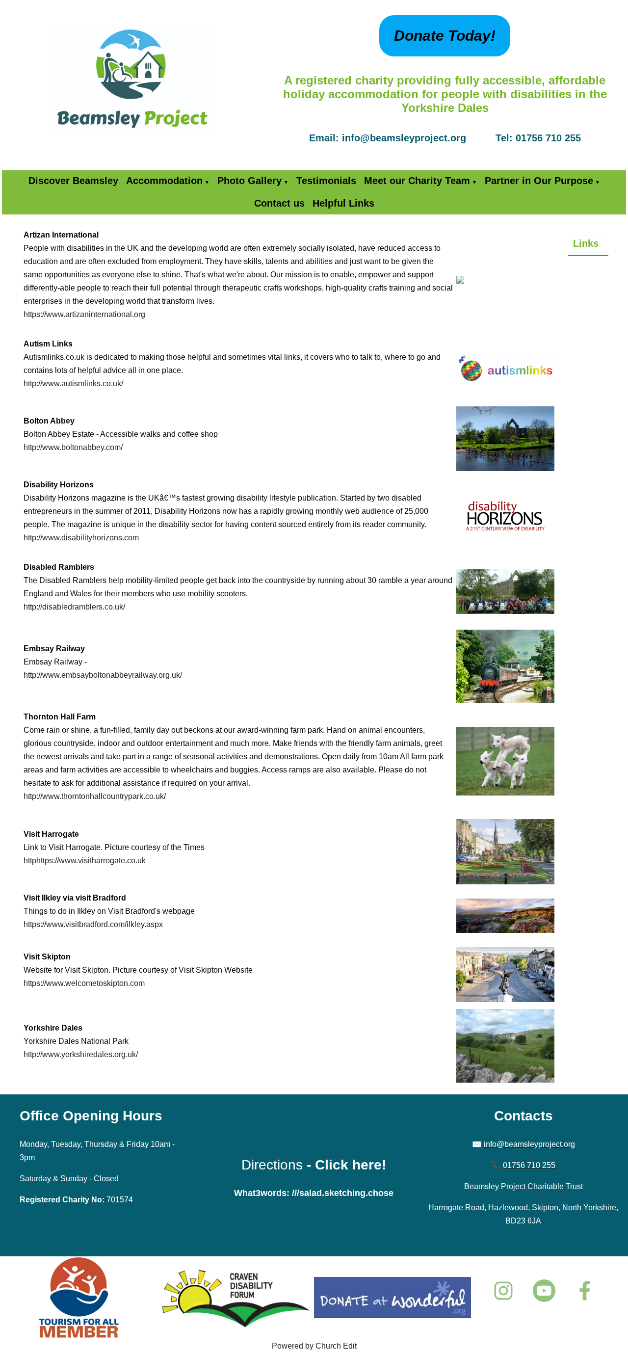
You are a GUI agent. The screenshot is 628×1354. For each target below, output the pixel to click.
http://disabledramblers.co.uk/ (74, 607)
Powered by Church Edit (314, 1346)
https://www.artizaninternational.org (84, 314)
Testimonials (326, 180)
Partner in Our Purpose (539, 180)
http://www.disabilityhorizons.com (81, 537)
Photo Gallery (249, 180)
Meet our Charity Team (417, 180)
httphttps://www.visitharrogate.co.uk (85, 860)
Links (586, 243)
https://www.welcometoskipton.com (84, 983)
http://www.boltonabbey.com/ (73, 447)
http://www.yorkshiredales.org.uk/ (81, 1054)
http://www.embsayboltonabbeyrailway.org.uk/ (103, 675)
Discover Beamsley (73, 180)
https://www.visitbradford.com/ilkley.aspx (93, 924)
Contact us (279, 203)
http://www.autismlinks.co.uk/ (73, 383)
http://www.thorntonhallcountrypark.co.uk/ (95, 796)
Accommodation (164, 180)
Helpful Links (343, 203)
